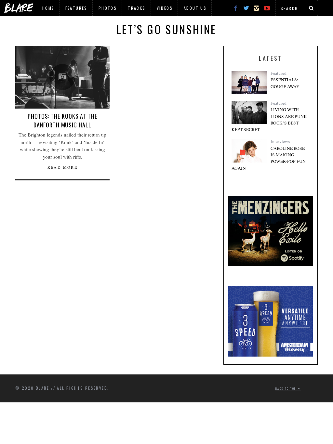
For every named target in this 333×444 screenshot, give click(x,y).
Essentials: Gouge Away (285, 83)
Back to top (286, 388)
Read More (62, 167)
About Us (195, 8)
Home (48, 8)
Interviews (280, 141)
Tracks (136, 8)
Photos (108, 8)
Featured (278, 73)
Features (76, 8)
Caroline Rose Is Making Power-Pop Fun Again (269, 158)
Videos (165, 8)
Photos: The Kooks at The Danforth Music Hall (62, 120)
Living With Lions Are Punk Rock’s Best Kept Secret (269, 119)
